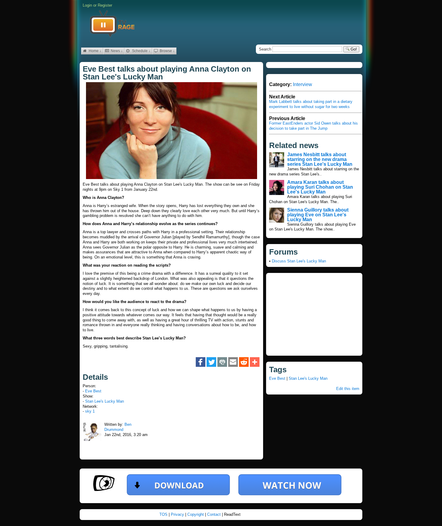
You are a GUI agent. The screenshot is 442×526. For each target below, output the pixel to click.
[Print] (222, 362)
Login (87, 5)
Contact (214, 514)
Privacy (178, 514)
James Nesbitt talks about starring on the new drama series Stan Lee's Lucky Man (319, 159)
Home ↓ (94, 51)
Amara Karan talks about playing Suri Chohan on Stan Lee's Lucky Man (320, 187)
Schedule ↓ (140, 51)
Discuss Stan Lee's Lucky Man (299, 261)
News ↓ (116, 51)
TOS (164, 514)
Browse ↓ (167, 51)
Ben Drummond (117, 427)
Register (105, 5)
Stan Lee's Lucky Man (104, 401)
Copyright (196, 514)
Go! (353, 49)
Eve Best (93, 391)
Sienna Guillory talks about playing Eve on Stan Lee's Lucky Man (317, 214)
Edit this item (347, 388)
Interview (302, 84)
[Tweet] (211, 362)
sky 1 (90, 411)
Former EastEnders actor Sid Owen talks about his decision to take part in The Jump (313, 126)
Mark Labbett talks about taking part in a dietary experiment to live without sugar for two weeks (310, 104)
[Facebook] (200, 362)
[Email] (233, 362)
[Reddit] (243, 362)
